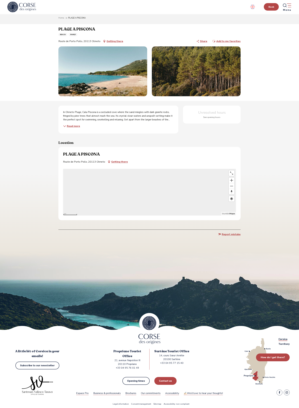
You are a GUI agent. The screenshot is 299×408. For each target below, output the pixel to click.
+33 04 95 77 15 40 (171, 363)
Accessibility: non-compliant (176, 404)
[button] (252, 7)
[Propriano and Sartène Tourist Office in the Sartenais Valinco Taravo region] (21, 7)
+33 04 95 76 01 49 (127, 368)
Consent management (141, 404)
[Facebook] (279, 393)
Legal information (121, 404)
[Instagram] (287, 393)
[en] (252, 7)
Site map (157, 404)
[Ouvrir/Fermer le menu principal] (287, 7)
